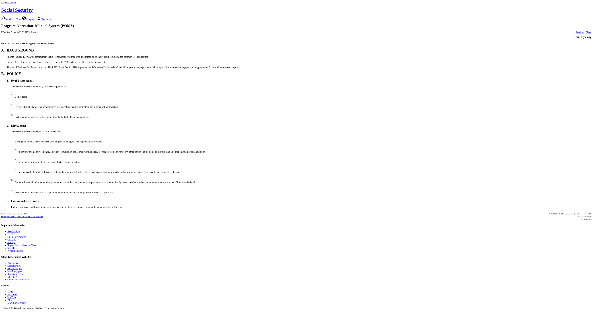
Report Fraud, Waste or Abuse (22, 245)
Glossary (11, 239)
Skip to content (8, 2)
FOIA (10, 234)
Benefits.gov (13, 263)
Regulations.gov (15, 274)
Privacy (11, 242)
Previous (580, 32)
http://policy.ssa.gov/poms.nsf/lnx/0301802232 (22, 216)
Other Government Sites (19, 279)
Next (588, 32)
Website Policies (15, 250)
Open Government (16, 237)
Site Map (11, 248)
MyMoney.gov (14, 271)
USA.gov (12, 276)
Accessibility (13, 231)
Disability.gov (14, 265)
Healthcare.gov (14, 268)
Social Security (17, 10)
